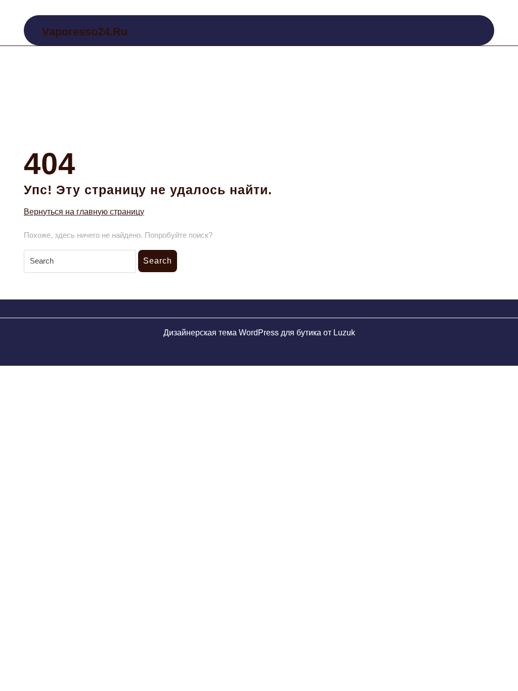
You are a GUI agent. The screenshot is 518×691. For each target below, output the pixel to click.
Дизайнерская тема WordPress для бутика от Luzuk (259, 332)
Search (157, 260)
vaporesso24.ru (84, 31)
